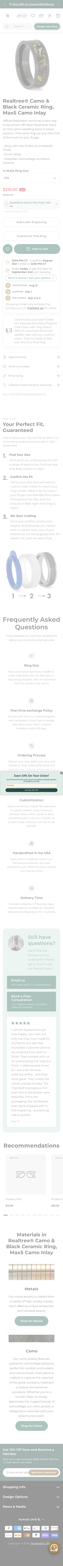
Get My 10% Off (31, 790)
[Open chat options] (54, 1547)
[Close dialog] (61, 773)
